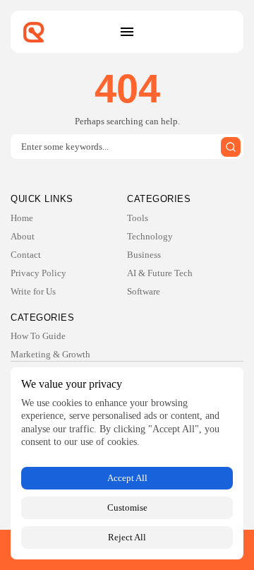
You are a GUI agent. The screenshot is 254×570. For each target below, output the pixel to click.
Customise (127, 507)
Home (22, 218)
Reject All (127, 537)
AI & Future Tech (160, 273)
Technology (150, 236)
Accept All (127, 478)
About (23, 236)
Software (143, 291)
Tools (137, 218)
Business (144, 254)
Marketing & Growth (50, 354)
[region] (127, 463)
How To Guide (38, 336)
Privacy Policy (38, 273)
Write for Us (33, 291)
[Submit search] (231, 147)
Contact (26, 254)
